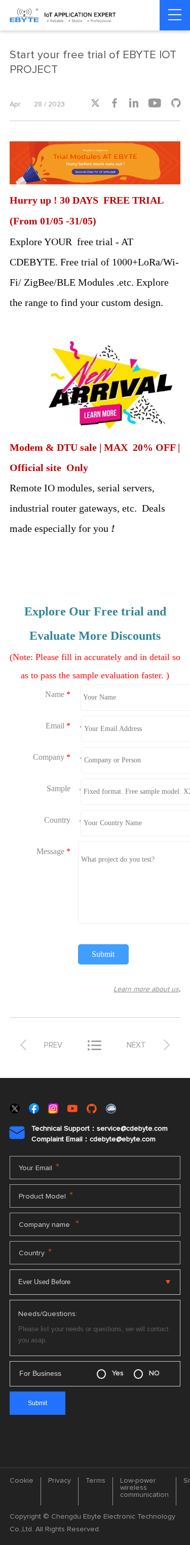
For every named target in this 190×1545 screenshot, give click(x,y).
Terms (95, 1480)
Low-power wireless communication (144, 1487)
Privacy (59, 1480)
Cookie (21, 1480)
